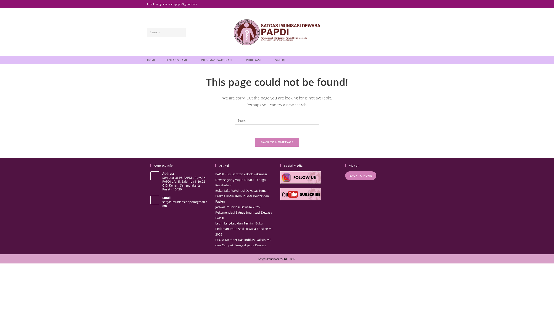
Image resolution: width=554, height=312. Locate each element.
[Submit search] (181, 32)
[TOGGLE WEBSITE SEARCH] (295, 60)
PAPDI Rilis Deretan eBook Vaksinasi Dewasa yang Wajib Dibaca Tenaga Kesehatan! (241, 179)
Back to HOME (360, 175)
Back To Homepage (277, 142)
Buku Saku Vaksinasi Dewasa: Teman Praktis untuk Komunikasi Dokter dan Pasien (242, 195)
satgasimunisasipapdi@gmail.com (184, 204)
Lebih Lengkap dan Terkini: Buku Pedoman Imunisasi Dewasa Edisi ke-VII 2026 (243, 228)
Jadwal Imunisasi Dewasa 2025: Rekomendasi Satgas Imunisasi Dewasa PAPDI (243, 212)
